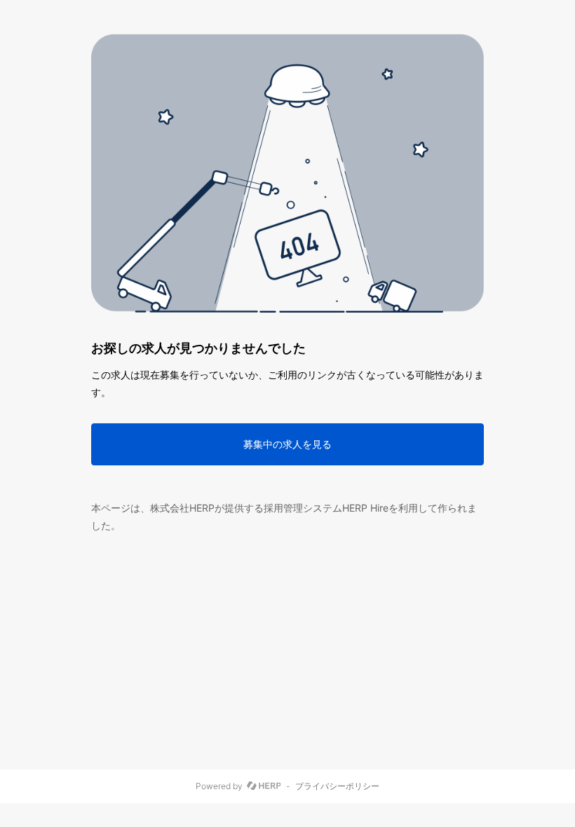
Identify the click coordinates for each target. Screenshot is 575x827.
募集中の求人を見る (287, 444)
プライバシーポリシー (337, 786)
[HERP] (264, 786)
